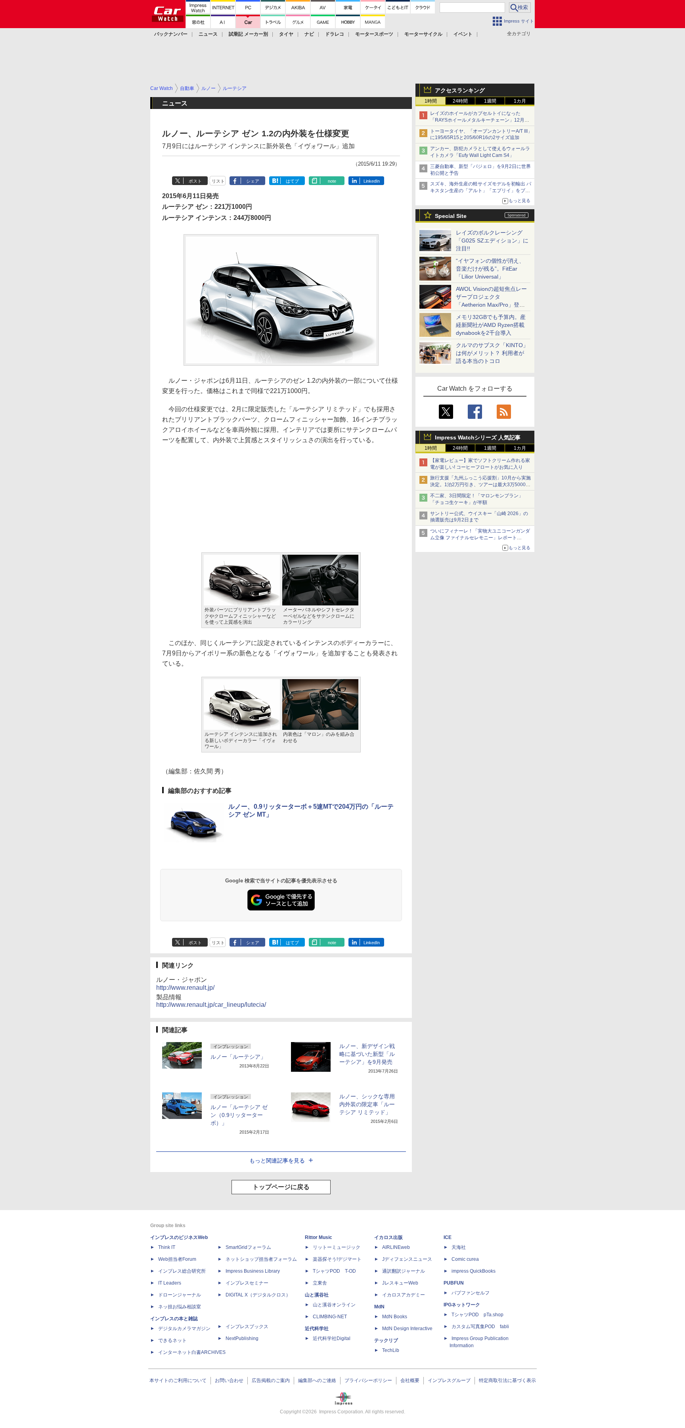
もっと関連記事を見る (277, 1160)
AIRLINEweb (396, 1247)
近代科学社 (317, 1328)
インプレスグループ (449, 1380)
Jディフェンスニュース (407, 1259)
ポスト (195, 181)
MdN (379, 1307)
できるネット (172, 1340)
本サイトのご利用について (178, 1380)
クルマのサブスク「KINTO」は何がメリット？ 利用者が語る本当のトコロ (492, 353)
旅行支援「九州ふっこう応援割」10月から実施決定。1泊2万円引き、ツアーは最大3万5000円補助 (480, 484)
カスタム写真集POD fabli (480, 1326)
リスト (218, 181)
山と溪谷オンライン (334, 1305)
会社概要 (409, 1380)
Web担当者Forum (177, 1259)
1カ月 (520, 101)
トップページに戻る (281, 1187)
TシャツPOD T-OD (334, 1271)
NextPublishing (242, 1338)
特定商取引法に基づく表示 (507, 1380)
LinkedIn (372, 181)
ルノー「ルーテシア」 (238, 1057)
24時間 (460, 101)
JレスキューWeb (400, 1283)
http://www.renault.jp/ (185, 987)
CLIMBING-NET (330, 1316)
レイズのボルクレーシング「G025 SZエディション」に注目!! (492, 240)
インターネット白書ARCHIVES (192, 1352)
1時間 (431, 101)
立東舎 (320, 1283)
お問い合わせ (229, 1380)
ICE (448, 1237)
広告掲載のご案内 (271, 1380)
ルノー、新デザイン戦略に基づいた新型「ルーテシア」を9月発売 (367, 1054)
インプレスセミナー (247, 1283)
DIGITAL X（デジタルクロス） (258, 1295)
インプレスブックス (247, 1326)
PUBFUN (454, 1283)
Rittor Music (318, 1237)
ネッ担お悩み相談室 (179, 1307)
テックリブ (386, 1340)
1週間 (490, 101)
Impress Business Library (253, 1271)
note (332, 181)
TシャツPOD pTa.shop (477, 1314)
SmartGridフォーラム (248, 1247)
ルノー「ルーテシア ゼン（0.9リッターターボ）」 (239, 1115)
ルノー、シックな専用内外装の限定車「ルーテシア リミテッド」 (367, 1104)
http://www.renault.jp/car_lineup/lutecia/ (211, 1004)
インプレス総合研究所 (182, 1271)
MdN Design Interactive (407, 1328)
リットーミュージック (336, 1247)
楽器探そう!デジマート (337, 1259)
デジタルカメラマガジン (184, 1328)
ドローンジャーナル (179, 1295)
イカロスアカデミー (403, 1295)
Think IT (166, 1247)
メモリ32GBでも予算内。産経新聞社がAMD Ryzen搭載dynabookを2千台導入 (491, 325)
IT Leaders (169, 1283)
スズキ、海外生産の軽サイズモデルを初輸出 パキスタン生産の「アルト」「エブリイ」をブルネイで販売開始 (480, 190)
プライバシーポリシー (368, 1380)
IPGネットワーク (462, 1305)
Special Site (451, 216)
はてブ (292, 181)
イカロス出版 (388, 1237)
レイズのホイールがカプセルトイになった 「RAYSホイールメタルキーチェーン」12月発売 (479, 120)
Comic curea (465, 1259)
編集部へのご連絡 (317, 1380)
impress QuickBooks (474, 1271)
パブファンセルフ (471, 1293)
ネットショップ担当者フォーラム (261, 1259)
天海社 (459, 1247)
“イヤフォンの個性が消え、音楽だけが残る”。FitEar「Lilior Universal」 (490, 269)
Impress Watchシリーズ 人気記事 (477, 437)
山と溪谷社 (317, 1295)
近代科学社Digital (331, 1338)
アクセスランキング (460, 90)
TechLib (390, 1350)
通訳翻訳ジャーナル (403, 1271)
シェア (252, 181)
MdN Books (394, 1316)
